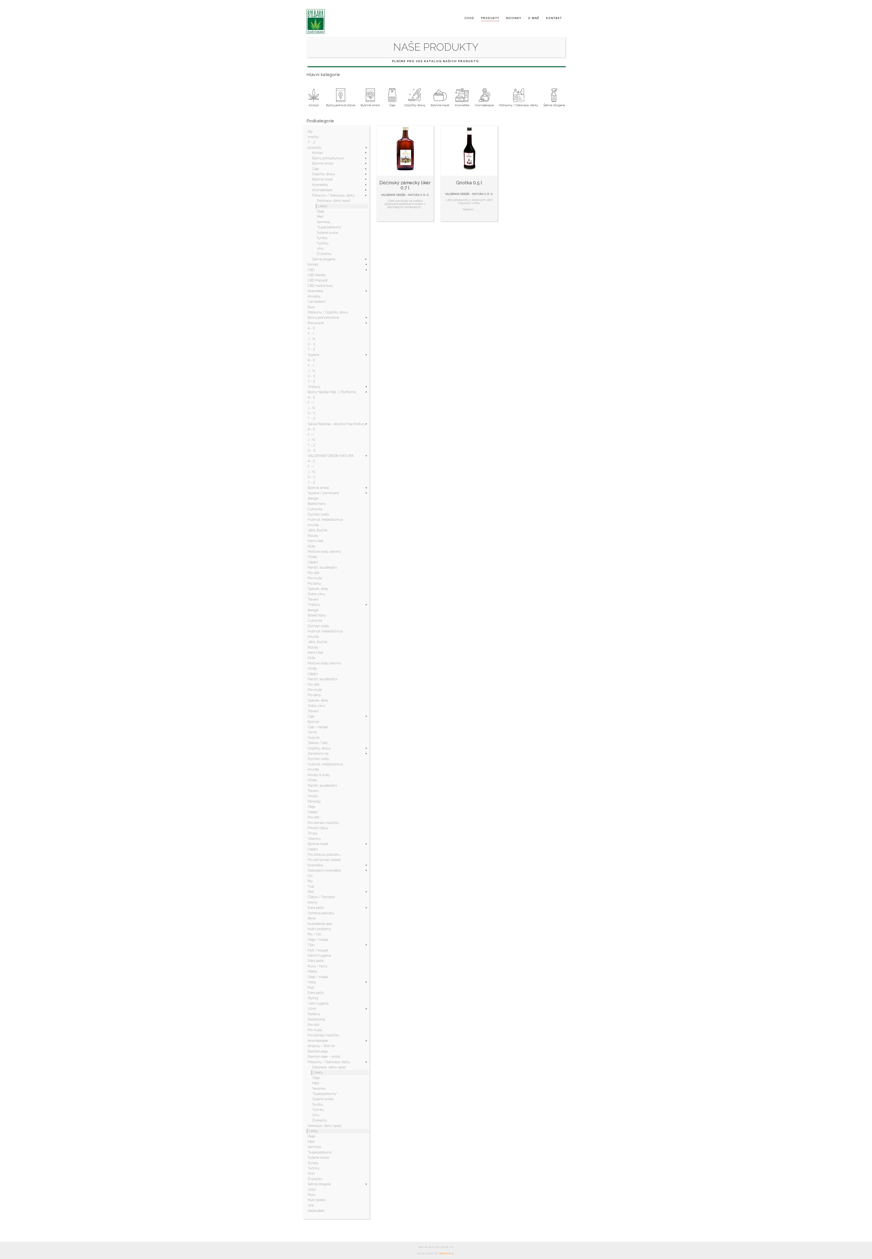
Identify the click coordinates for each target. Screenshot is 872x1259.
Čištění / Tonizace (321, 897)
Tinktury (314, 387)
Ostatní (313, 562)
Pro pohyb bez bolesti (324, 860)
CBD (311, 270)
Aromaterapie (322, 190)
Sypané (313, 355)
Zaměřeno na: (318, 753)
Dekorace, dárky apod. (334, 201)
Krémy (312, 902)
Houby (313, 796)
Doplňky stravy (323, 174)
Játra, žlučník (317, 530)
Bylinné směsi (322, 163)
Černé (312, 732)
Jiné (311, 1205)
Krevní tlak (316, 541)
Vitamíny (314, 839)
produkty (314, 147)
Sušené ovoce (327, 233)
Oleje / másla (318, 940)
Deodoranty (316, 1019)
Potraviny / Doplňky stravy (328, 312)
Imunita (313, 525)
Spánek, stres (318, 589)
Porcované (316, 323)
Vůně (312, 1009)
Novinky (513, 18)
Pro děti (313, 573)
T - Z (311, 142)
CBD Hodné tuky (320, 286)
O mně (533, 18)
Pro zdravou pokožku (324, 854)
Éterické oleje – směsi (324, 1057)
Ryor (311, 307)
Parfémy (314, 1014)
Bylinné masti (322, 179)
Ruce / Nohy (317, 966)
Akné (312, 918)
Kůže (311, 546)
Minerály (314, 801)
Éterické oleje (318, 1051)
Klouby (313, 536)
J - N (311, 339)
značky (313, 137)
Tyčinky (323, 243)
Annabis (314, 296)
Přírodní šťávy (318, 828)
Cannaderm (317, 302)
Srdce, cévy (316, 594)
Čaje (315, 169)
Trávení (313, 599)
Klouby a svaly (319, 775)
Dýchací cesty (318, 514)
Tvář (311, 887)
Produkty (490, 18)
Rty (310, 132)
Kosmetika (320, 185)
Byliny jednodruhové (328, 158)
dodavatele (316, 1211)
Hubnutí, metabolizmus (325, 519)
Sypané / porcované (323, 493)
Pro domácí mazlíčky (323, 823)
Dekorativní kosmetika (324, 870)
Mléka (312, 971)
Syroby (322, 238)
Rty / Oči (314, 934)
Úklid (312, 1190)
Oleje (320, 211)
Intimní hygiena (319, 955)
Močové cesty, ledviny (324, 551)
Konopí (317, 153)
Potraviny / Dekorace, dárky (333, 195)
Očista (312, 557)
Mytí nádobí (316, 1200)
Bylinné (313, 722)
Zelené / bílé (317, 743)
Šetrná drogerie (323, 259)
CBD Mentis (316, 275)
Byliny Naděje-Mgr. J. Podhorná (332, 392)
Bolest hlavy (317, 504)
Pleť (311, 892)
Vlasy (312, 982)
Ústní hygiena (318, 1003)
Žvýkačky (324, 254)
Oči (310, 876)
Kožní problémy (319, 929)
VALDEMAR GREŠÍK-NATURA (331, 456)
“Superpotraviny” (329, 227)
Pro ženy (314, 583)
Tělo (311, 945)
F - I (311, 334)
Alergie (313, 498)
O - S (311, 344)
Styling (313, 998)
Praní (311, 1195)
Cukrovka (315, 509)
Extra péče (316, 908)
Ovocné (313, 738)
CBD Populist (317, 280)
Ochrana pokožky (321, 913)
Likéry (322, 206)
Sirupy (312, 833)
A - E (311, 328)
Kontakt (554, 18)
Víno (320, 248)
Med (320, 216)
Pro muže (315, 578)
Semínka (323, 222)
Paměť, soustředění (322, 567)
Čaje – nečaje (318, 727)
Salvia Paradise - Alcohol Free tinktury (336, 424)
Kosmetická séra (320, 924)
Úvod (469, 18)
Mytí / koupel (318, 950)
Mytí (311, 988)
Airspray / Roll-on (321, 1046)
